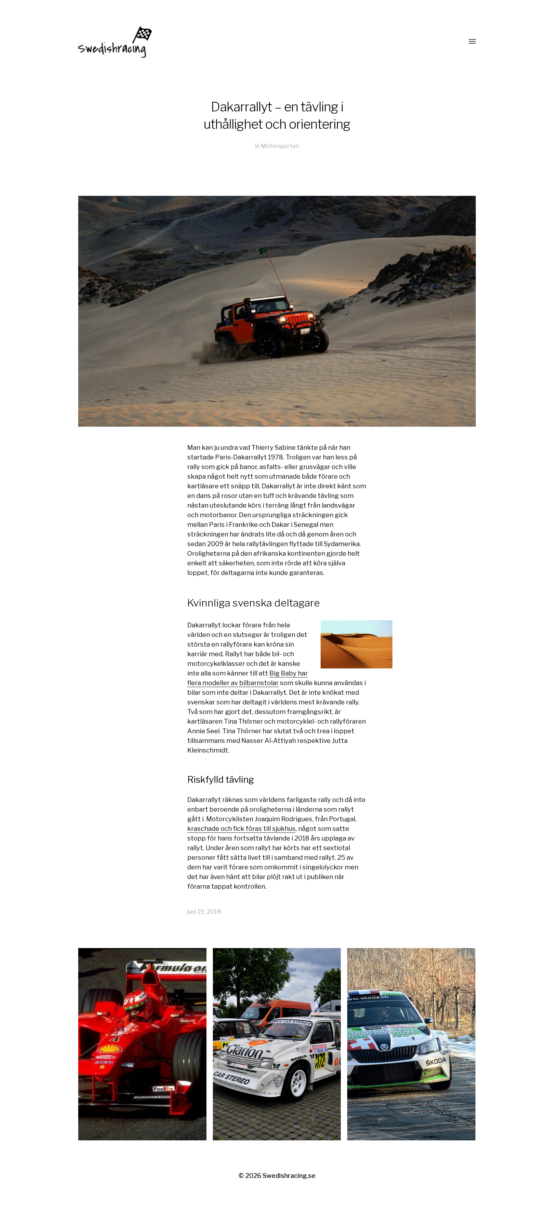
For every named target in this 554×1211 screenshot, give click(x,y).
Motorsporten (280, 146)
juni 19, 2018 (204, 911)
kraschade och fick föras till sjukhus (241, 828)
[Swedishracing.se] (264, 42)
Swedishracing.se (289, 1176)
